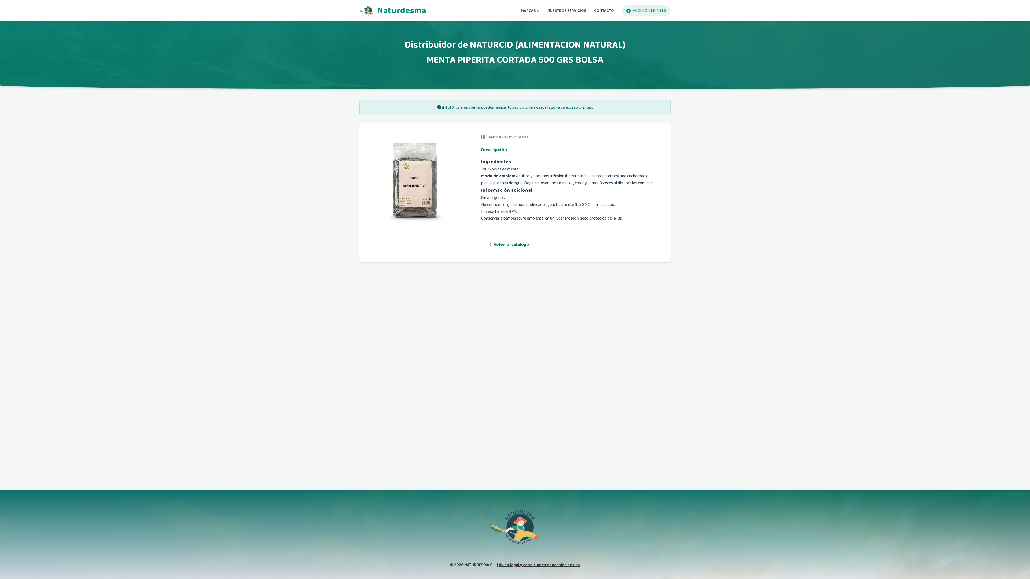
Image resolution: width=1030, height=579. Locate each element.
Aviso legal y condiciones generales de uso (539, 565)
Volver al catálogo (511, 244)
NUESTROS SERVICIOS (566, 11)
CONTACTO (604, 11)
